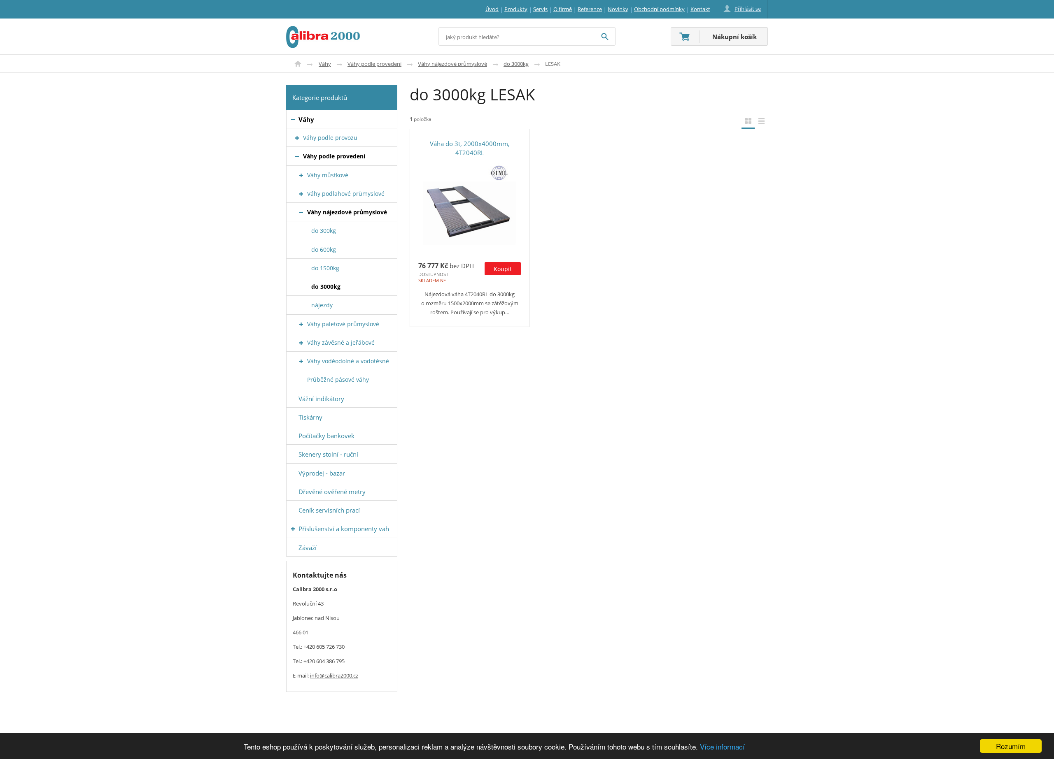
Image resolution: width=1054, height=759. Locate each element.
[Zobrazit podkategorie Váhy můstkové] (301, 175)
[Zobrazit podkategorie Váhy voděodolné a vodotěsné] (301, 361)
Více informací (722, 746)
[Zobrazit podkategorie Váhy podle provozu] (297, 138)
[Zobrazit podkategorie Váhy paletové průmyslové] (301, 324)
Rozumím (1011, 746)
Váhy (325, 63)
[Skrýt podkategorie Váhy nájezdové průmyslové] (301, 212)
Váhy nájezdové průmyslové (452, 63)
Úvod (297, 63)
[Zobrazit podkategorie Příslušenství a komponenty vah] (293, 529)
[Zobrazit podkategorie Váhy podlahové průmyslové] (301, 194)
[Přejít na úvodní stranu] (323, 31)
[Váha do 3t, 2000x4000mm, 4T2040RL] (469, 206)
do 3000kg (516, 63)
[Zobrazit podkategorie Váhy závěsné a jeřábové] (301, 343)
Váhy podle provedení (374, 63)
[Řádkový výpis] (761, 120)
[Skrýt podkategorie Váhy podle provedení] (297, 156)
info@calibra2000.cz (334, 675)
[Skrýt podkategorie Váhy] (293, 119)
